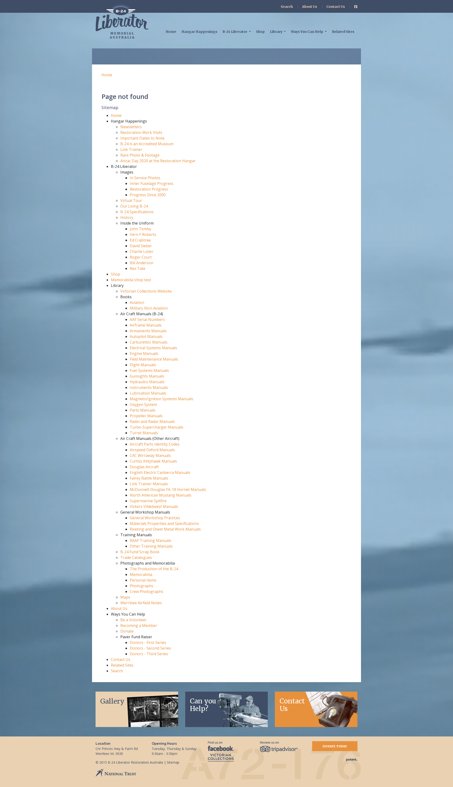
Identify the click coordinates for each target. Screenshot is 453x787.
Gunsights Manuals (147, 376)
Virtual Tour (131, 200)
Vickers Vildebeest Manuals (154, 506)
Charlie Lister (141, 251)
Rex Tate (137, 268)
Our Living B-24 (134, 206)
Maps (125, 597)
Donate (127, 631)
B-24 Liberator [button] (235, 32)
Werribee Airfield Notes (141, 602)
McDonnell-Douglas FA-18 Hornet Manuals (168, 489)
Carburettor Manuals (149, 342)
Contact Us (335, 6)
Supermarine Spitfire (148, 500)
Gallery (112, 701)
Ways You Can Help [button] (307, 32)
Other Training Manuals (151, 546)
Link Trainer (131, 149)
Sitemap (173, 762)
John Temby (140, 228)
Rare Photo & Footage (139, 155)
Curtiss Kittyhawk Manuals (153, 461)
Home (171, 32)
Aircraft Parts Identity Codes (155, 444)
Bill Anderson (141, 262)
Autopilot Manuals (146, 336)
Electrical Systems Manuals (153, 347)
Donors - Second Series (150, 648)
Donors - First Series (148, 642)
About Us (309, 6)
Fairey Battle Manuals (149, 478)
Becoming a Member (138, 625)
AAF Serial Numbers (147, 319)
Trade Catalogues (136, 557)
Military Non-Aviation (149, 308)
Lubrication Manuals (148, 393)
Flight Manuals (143, 364)
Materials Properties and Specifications (164, 523)
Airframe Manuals (146, 325)
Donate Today (335, 746)
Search (287, 6)
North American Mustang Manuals (160, 495)
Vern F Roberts (143, 234)
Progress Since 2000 (148, 194)
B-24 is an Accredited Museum (146, 143)
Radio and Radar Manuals (152, 421)
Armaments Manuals (148, 330)
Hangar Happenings (199, 32)
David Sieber (141, 245)
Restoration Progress (149, 189)
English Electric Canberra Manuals (160, 472)
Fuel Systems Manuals (149, 370)
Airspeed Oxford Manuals (152, 449)
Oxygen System (143, 404)
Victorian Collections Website (146, 291)
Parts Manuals (142, 410)
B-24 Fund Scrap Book (139, 551)
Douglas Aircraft (144, 466)
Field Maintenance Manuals (154, 359)
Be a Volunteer (133, 619)
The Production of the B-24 (154, 568)
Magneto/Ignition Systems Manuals (161, 398)
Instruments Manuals (149, 387)
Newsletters (131, 126)
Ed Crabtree (140, 240)
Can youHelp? (203, 705)
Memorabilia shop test (131, 279)
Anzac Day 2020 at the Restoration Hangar (158, 160)
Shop (260, 32)
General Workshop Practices (155, 517)
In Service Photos (145, 177)
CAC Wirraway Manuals (150, 455)
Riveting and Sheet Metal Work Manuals (165, 529)
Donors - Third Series (149, 653)
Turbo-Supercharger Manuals (156, 427)
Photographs (141, 585)
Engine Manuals (144, 353)
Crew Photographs (146, 591)
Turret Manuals (144, 432)
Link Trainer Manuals (149, 483)
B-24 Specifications (137, 211)
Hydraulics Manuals (147, 381)
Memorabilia (141, 574)
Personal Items (143, 580)
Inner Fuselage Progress (151, 183)
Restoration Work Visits (141, 132)
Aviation (137, 302)
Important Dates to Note (142, 138)
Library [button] (276, 32)
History (126, 217)
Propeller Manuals (146, 415)
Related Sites (343, 32)
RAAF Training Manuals (150, 540)
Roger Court (141, 257)
